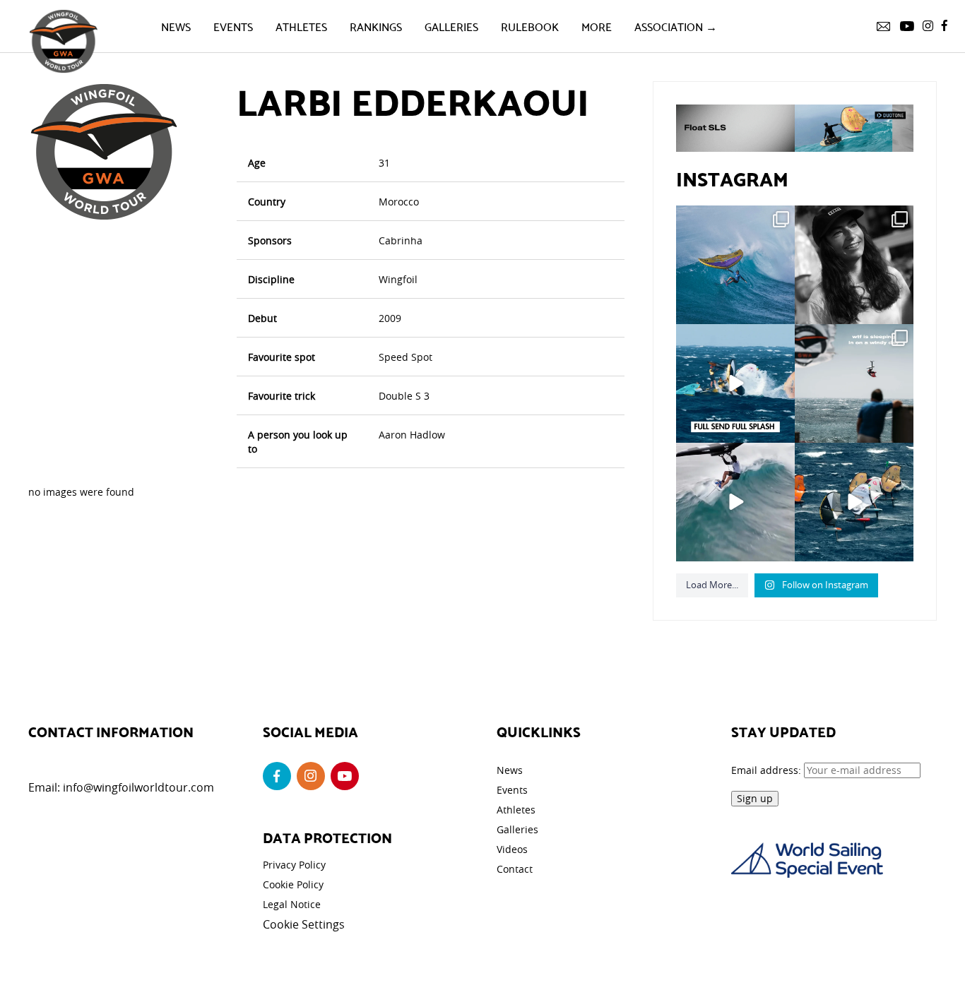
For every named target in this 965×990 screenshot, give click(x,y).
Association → (675, 25)
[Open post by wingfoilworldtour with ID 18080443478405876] (854, 383)
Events (233, 25)
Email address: (767, 770)
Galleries (451, 25)
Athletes (301, 25)
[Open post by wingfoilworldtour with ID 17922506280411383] (735, 264)
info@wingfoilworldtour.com (138, 787)
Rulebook (530, 25)
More (596, 25)
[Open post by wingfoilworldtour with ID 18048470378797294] (854, 264)
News (176, 25)
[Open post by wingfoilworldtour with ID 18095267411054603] (854, 502)
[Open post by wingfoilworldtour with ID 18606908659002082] (735, 383)
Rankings (376, 25)
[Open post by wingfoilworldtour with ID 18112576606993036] (735, 502)
